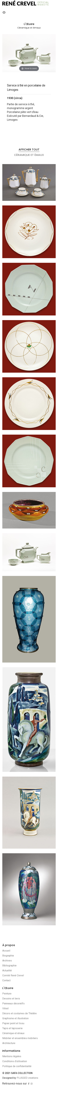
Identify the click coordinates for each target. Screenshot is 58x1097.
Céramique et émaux (13, 1033)
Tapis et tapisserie (12, 1028)
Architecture (8, 1043)
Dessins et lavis (11, 998)
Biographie (8, 955)
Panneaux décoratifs (13, 1003)
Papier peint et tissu (13, 1023)
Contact (6, 980)
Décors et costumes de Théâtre (19, 1013)
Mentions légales (11, 1056)
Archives (7, 960)
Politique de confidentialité (16, 1066)
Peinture (6, 993)
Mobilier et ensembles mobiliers (20, 1038)
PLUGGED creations (27, 1077)
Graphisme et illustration (15, 1018)
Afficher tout (29, 149)
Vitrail (5, 1008)
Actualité (7, 970)
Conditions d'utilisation (14, 1061)
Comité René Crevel (13, 975)
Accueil (6, 950)
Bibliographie (9, 965)
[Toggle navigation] (4, 12)
